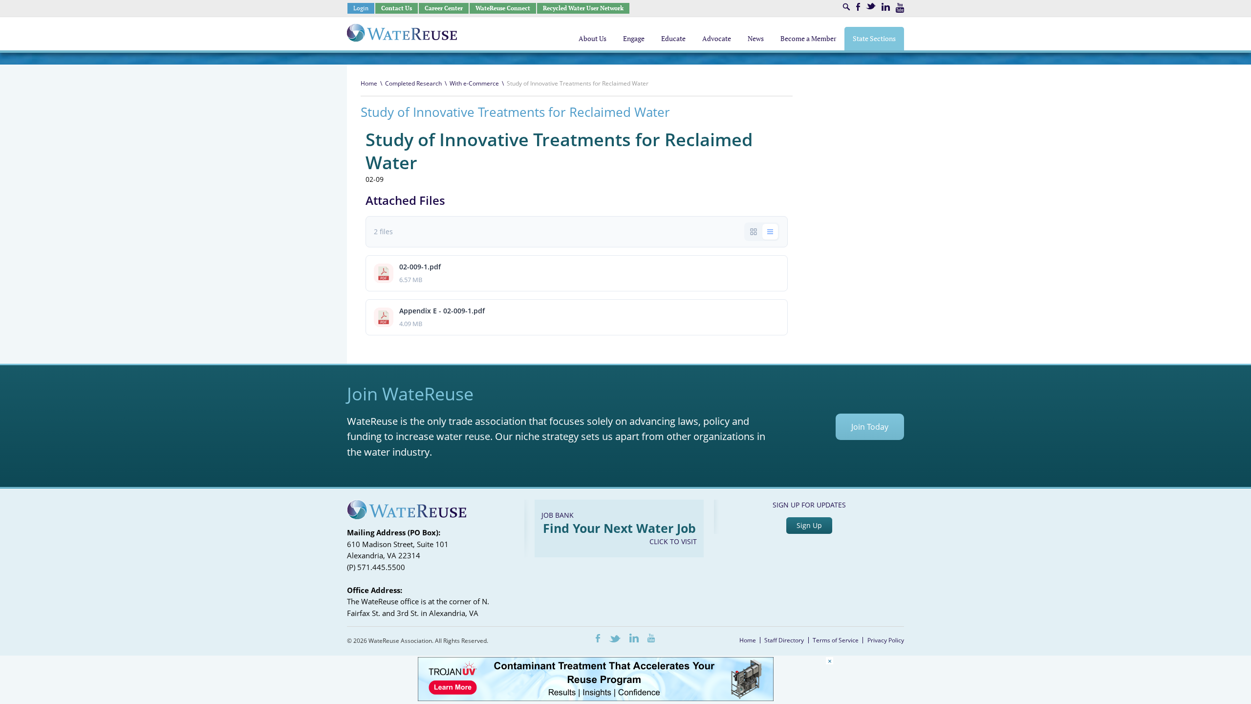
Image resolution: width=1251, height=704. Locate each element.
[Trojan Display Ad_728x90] (596, 698)
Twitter (871, 6)
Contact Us (396, 8)
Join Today (869, 426)
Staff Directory (784, 640)
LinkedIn (886, 7)
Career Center (444, 8)
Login (360, 8)
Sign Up (809, 525)
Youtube (900, 8)
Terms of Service (836, 640)
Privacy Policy (885, 640)
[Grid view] (753, 232)
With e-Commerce (474, 83)
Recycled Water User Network (583, 8)
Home (369, 83)
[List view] (770, 232)
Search (846, 7)
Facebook (858, 7)
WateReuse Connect (502, 8)
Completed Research (413, 83)
